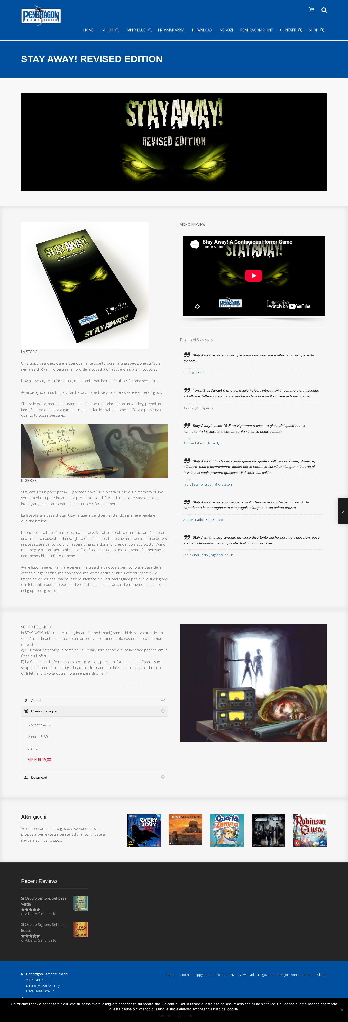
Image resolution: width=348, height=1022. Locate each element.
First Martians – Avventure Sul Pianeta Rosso (185, 832)
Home (88, 30)
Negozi (226, 30)
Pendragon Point (256, 30)
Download (202, 30)
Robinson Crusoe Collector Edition (309, 834)
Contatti (288, 30)
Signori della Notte (268, 838)
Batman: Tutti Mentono (144, 838)
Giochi (107, 30)
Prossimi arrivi (171, 30)
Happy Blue (136, 30)
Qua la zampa (227, 841)
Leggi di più (183, 1016)
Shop (313, 30)
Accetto (165, 1016)
